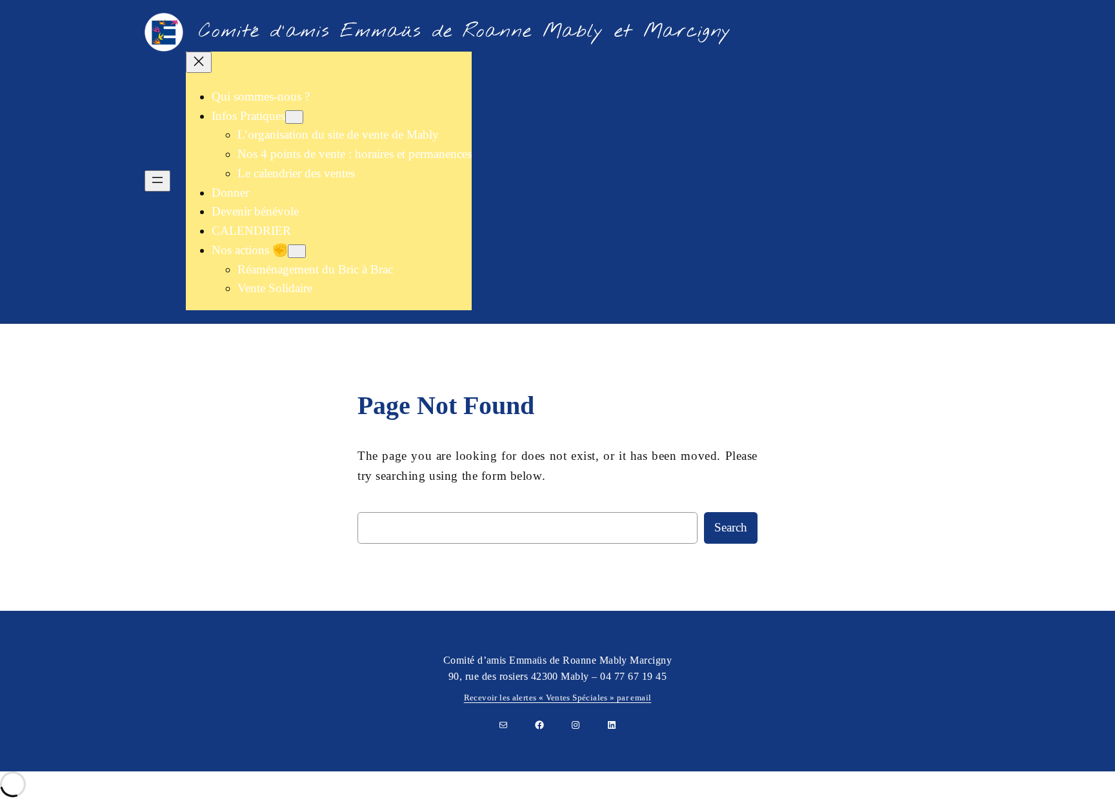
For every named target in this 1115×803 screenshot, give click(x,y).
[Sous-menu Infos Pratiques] (294, 117)
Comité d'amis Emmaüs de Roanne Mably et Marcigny (465, 32)
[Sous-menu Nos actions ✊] (297, 251)
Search (730, 527)
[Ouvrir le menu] (157, 181)
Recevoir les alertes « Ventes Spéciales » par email (558, 697)
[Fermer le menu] (199, 62)
